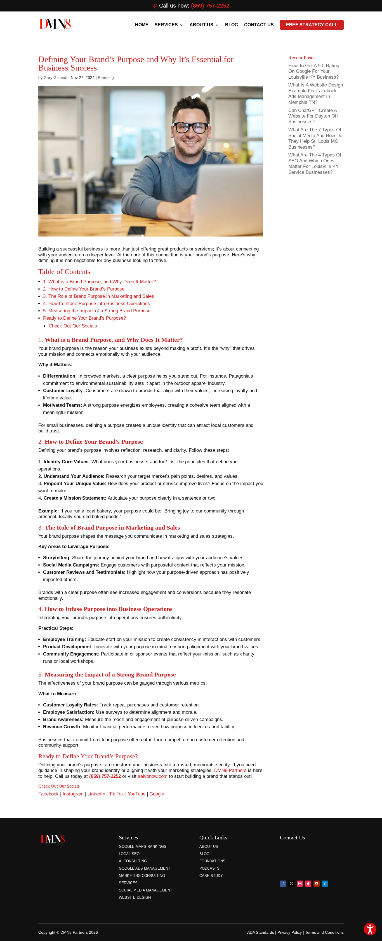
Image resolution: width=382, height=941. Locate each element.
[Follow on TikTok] (308, 884)
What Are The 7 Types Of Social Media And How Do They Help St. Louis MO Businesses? (315, 138)
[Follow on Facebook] (283, 884)
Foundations (212, 861)
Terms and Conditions (324, 932)
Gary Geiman (55, 77)
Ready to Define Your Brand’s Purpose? (84, 318)
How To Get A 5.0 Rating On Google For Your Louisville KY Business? (313, 71)
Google (156, 794)
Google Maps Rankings (142, 846)
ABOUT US (201, 24)
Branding (106, 77)
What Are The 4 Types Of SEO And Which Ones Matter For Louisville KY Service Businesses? (314, 163)
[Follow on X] (291, 884)
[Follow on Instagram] (300, 884)
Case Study (211, 876)
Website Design (135, 897)
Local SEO (129, 854)
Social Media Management (145, 890)
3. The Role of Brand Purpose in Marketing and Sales (98, 296)
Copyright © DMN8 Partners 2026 (68, 932)
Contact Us (259, 24)
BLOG (231, 24)
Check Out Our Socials (73, 326)
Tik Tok (116, 794)
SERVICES (166, 24)
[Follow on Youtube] (316, 884)
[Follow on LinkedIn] (325, 884)
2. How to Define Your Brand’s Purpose (83, 289)
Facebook (49, 794)
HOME (141, 24)
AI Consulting (133, 861)
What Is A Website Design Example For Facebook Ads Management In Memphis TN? (315, 93)
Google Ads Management (144, 868)
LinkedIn (97, 794)
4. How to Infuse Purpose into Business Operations (96, 303)
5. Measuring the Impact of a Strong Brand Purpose (96, 310)
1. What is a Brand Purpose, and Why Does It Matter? (99, 281)
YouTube (137, 794)
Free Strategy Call (312, 24)
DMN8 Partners (231, 770)
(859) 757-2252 (210, 6)
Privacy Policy (289, 932)
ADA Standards (260, 932)
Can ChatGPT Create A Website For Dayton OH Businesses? (313, 116)
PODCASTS (209, 868)
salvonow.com (153, 776)
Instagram (74, 794)
